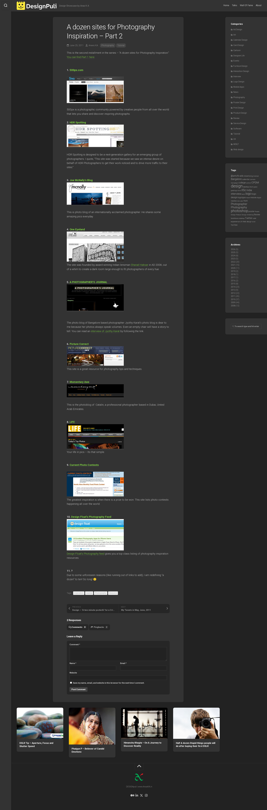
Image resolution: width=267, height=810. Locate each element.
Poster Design (239, 102)
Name (73, 663)
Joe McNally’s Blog (81, 180)
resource (113, 593)
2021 (233, 265)
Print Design (238, 108)
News (235, 92)
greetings (234, 190)
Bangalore (236, 179)
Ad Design (237, 29)
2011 (233, 296)
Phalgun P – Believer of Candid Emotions (88, 750)
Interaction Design (241, 71)
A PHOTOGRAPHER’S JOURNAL (88, 282)
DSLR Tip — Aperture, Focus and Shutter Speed (36, 745)
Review (236, 118)
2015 (233, 284)
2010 (233, 299)
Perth (245, 201)
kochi (243, 194)
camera (252, 179)
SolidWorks (235, 218)
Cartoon (237, 50)
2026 (233, 249)
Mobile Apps (238, 87)
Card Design (238, 45)
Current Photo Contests (84, 465)
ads (241, 176)
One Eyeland (77, 229)
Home (226, 5)
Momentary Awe (79, 382)
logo (248, 194)
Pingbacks (100, 627)
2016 (233, 281)
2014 (233, 287)
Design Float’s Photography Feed (91, 516)
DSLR (251, 187)
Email (123, 663)
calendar (246, 179)
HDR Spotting (78, 122)
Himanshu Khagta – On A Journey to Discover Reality (142, 744)
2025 (233, 252)
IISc (244, 190)
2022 (233, 262)
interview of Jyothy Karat (105, 331)
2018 (233, 274)
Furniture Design (240, 66)
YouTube (234, 225)
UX (234, 139)
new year (240, 201)
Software (237, 129)
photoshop (239, 211)
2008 (233, 306)
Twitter (248, 218)
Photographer (239, 204)
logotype (242, 197)
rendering (250, 215)
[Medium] (132, 795)
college (242, 182)
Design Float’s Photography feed (85, 553)
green (255, 187)
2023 (233, 259)
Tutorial (120, 45)
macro (248, 198)
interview (236, 193)
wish (253, 222)
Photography (107, 45)
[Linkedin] (136, 795)
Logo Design (238, 82)
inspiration (78, 593)
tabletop (241, 218)
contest (248, 183)
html (239, 190)
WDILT (236, 144)
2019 (233, 271)
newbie (89, 593)
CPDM (255, 182)
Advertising (248, 176)
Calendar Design (240, 40)
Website (73, 673)
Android (256, 176)
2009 (233, 302)
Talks (234, 5)
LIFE (72, 422)
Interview (237, 76)
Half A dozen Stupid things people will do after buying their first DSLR (195, 745)
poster (251, 211)
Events (236, 61)
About (258, 5)
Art (234, 35)
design (237, 186)
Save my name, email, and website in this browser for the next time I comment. (108, 683)
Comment (75, 644)
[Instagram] (146, 795)
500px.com (76, 70)
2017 (233, 277)
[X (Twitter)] (141, 795)
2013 (233, 290)
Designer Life (238, 56)
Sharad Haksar (139, 264)
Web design (238, 149)
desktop (246, 187)
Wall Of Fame (246, 5)
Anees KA (93, 45)
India (249, 190)
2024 (233, 255)
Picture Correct (79, 344)
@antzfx (235, 175)
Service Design (239, 123)
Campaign (234, 183)
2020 (233, 268)
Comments (79, 627)
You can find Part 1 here (80, 57)
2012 (233, 293)
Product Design (240, 113)
